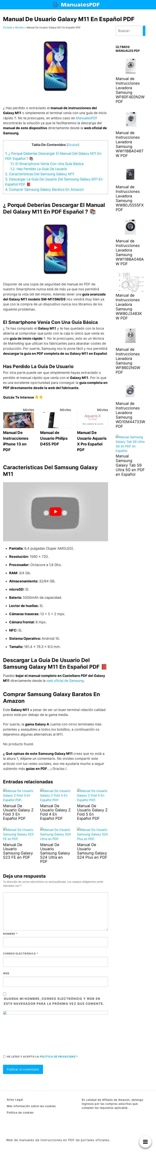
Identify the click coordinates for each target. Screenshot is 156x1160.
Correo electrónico (20, 953)
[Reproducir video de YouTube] (55, 247)
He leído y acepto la (42, 1056)
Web (6, 973)
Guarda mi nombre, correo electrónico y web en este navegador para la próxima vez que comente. (54, 1001)
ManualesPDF (86, 118)
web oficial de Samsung (65, 681)
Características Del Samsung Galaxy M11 (39, 174)
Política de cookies (20, 1112)
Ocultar (73, 145)
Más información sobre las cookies (31, 1106)
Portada (7, 27)
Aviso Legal (15, 1099)
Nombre (10, 933)
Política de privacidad (58, 1056)
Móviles (19, 27)
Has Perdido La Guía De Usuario (38, 169)
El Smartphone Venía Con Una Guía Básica (47, 164)
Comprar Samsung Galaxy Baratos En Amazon (44, 189)
